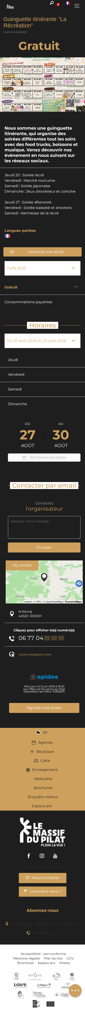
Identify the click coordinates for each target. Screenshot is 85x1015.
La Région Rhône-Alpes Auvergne (44, 985)
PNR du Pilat (21, 994)
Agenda (45, 742)
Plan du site (53, 958)
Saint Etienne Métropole (67, 985)
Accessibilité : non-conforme (43, 954)
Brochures (43, 788)
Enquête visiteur (43, 797)
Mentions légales (26, 958)
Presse (64, 963)
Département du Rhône (35, 976)
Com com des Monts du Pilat (16, 976)
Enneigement (45, 770)
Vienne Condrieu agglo (39, 994)
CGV (70, 958)
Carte (45, 760)
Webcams (43, 779)
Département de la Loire (20, 985)
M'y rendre (22, 565)
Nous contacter (46, 878)
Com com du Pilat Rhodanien (56, 976)
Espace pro (42, 806)
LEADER (36, 1003)
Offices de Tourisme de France (72, 976)
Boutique (45, 751)
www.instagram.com (35, 654)
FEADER (61, 994)
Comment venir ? (45, 891)
